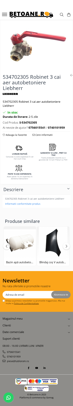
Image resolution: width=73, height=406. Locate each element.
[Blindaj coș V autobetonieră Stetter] (53, 243)
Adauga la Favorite (16, 134)
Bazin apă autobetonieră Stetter (20, 262)
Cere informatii (44, 134)
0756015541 (13, 352)
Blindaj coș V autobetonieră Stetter (53, 262)
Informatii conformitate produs (22, 203)
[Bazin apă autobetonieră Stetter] (20, 243)
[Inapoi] (70, 75)
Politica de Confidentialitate (26, 303)
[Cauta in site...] (61, 15)
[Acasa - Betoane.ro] (31, 14)
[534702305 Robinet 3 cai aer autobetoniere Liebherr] (36, 45)
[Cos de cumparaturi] (68, 15)
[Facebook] (28, 368)
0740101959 (13, 356)
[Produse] (4, 15)
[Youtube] (36, 368)
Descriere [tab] (13, 189)
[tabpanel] (36, 45)
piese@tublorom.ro (17, 361)
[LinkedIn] (44, 368)
